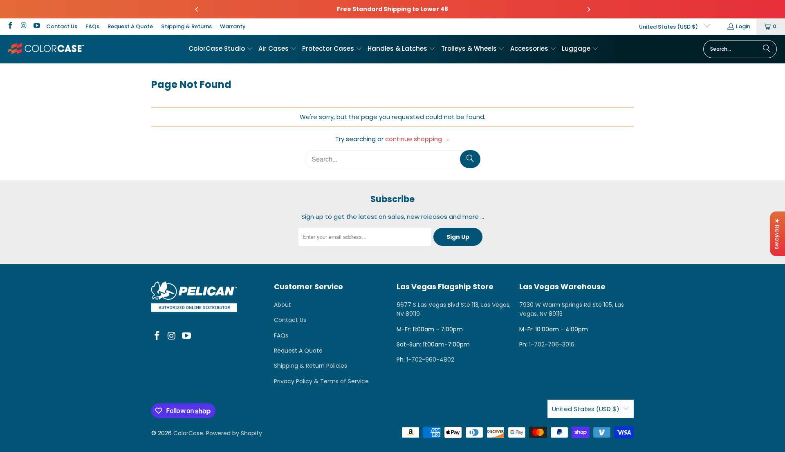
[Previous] (197, 9)
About (282, 305)
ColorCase (188, 433)
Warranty (233, 26)
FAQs (92, 26)
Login (743, 26)
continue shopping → (417, 139)
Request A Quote (130, 26)
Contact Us (61, 26)
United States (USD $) (669, 27)
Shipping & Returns (186, 26)
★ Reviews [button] (777, 234)
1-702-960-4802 (430, 359)
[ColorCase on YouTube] (36, 26)
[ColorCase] (46, 49)
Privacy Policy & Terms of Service (321, 381)
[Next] (588, 9)
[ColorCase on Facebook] (9, 26)
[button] (220, 49)
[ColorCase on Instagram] (23, 26)
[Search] (766, 49)
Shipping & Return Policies (310, 366)
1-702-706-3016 (551, 344)
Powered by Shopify (234, 433)
